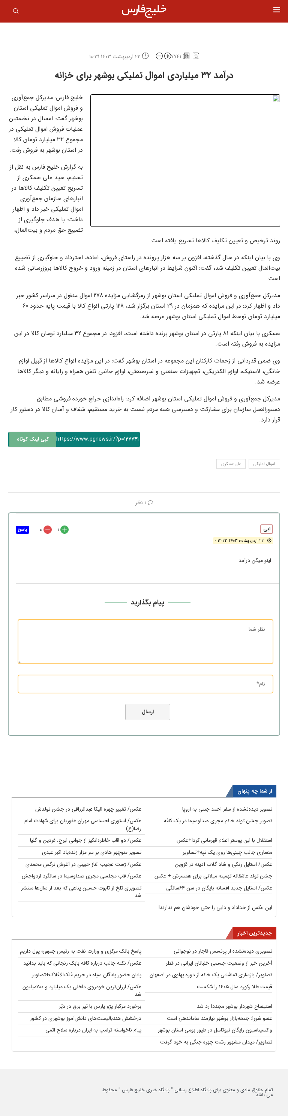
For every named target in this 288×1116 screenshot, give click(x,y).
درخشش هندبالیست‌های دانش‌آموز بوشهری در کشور (85, 1018)
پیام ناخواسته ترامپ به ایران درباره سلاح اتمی (93, 1030)
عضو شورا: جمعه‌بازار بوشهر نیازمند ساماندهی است (219, 1018)
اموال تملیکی (264, 464)
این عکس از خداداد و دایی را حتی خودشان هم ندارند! (215, 907)
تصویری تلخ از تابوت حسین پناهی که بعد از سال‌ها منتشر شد (81, 892)
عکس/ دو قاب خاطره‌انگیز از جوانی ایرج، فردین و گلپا (85, 840)
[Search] (16, 12)
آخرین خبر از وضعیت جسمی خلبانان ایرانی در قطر (219, 963)
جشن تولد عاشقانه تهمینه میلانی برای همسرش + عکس (213, 876)
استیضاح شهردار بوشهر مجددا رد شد (234, 1006)
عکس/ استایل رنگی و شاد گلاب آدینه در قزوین (223, 864)
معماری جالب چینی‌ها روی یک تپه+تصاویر (227, 852)
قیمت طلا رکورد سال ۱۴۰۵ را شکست (234, 987)
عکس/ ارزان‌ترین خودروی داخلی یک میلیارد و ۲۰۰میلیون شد (81, 991)
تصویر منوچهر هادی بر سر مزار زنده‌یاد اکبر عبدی (91, 852)
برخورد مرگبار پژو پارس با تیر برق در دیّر (100, 1006)
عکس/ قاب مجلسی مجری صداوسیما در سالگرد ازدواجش (81, 876)
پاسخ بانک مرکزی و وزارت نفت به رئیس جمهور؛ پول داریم (80, 951)
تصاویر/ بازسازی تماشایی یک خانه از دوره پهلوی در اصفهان (211, 975)
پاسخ (22, 530)
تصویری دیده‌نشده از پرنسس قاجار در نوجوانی (223, 951)
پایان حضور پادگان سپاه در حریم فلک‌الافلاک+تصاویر (86, 975)
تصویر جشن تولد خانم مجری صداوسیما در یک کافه (218, 821)
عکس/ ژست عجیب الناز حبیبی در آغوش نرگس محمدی (83, 864)
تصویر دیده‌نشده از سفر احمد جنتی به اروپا (227, 809)
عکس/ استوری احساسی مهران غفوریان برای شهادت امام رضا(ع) (82, 825)
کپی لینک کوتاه (33, 439)
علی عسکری (231, 464)
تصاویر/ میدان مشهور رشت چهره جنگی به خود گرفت (216, 1042)
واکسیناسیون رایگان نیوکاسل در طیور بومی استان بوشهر (215, 1030)
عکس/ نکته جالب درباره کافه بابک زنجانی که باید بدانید (82, 963)
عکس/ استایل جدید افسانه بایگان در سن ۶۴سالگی (219, 888)
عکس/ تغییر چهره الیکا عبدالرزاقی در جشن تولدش (88, 809)
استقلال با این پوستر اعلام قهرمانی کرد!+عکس (224, 840)
